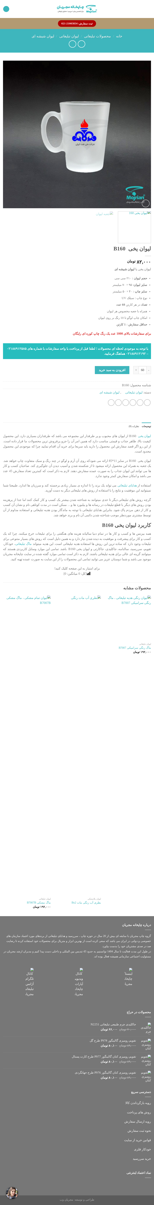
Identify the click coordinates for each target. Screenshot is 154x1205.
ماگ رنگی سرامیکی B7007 (135, 647)
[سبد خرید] (6, 9)
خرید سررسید (142, 1158)
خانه (119, 36)
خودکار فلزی (142, 1149)
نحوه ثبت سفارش (139, 1130)
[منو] (148, 9)
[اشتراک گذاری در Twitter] (133, 402)
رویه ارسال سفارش (137, 1121)
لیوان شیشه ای (43, 36)
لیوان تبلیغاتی (69, 36)
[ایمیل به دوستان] (125, 402)
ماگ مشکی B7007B (39, 902)
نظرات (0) (134, 426)
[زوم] (146, 203)
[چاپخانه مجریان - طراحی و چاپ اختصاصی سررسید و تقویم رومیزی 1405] (77, 9)
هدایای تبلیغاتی (127, 485)
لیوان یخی (144, 436)
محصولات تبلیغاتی (97, 36)
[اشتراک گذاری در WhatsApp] (147, 402)
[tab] (146, 426)
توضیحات (146, 426)
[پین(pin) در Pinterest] (118, 402)
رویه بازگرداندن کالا (138, 1103)
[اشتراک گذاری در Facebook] (140, 402)
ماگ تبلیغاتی (23, 543)
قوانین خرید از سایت (137, 1140)
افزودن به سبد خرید (112, 370)
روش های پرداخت (139, 1112)
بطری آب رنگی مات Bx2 (86, 902)
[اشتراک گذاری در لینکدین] (111, 402)
